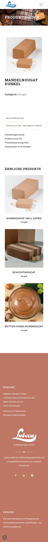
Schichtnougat (24, 272)
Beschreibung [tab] (15, 118)
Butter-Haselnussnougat (24, 326)
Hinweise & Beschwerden (14, 415)
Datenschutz (20, 411)
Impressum (8, 411)
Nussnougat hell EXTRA (24, 218)
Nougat (22, 94)
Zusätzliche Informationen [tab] (24, 126)
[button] (4, 537)
